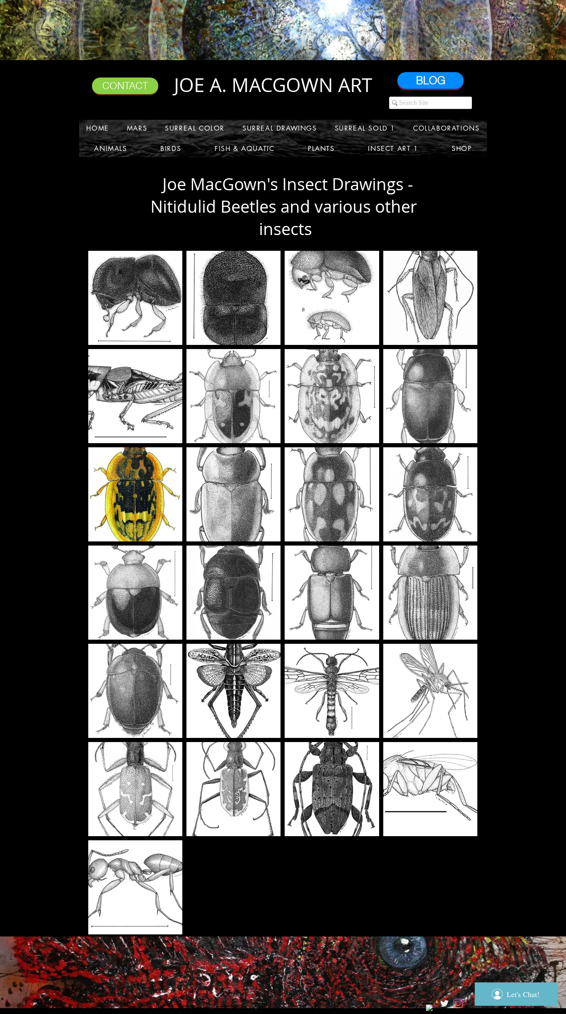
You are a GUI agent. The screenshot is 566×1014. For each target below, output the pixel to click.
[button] (136, 128)
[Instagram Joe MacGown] (458, 1003)
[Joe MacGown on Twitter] (444, 1003)
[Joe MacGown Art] (430, 1009)
